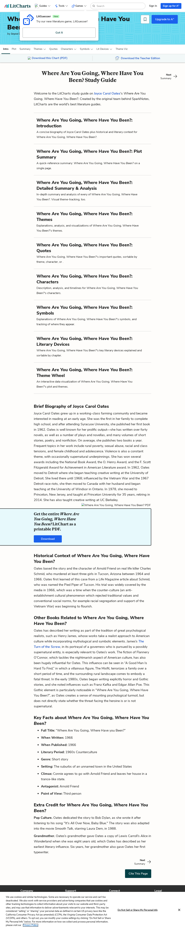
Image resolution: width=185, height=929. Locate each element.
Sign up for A (171, 6)
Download (48, 539)
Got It (59, 33)
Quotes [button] (53, 49)
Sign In (153, 6)
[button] (5, 49)
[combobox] (120, 6)
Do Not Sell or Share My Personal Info (138, 910)
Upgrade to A (164, 19)
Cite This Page (138, 874)
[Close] (179, 910)
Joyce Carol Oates (107, 93)
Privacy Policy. (30, 925)
